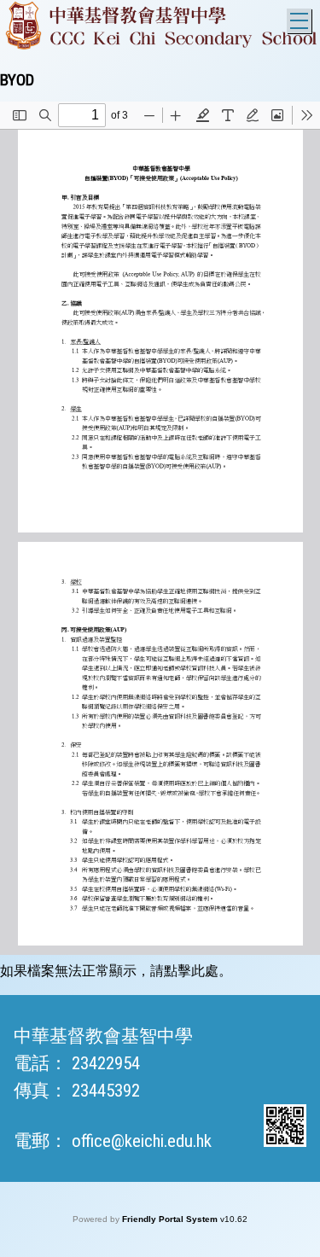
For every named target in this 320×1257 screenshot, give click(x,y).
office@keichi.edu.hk (142, 1141)
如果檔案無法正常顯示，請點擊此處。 (116, 971)
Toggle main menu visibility (299, 21)
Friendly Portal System (171, 1219)
